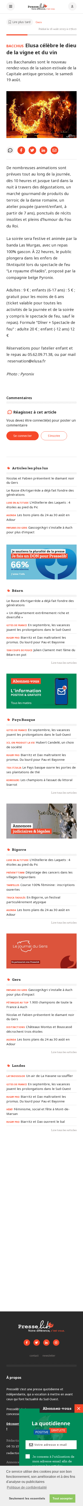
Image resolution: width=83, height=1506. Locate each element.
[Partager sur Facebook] (21, 150)
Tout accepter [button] (63, 1498)
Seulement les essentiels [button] (27, 1498)
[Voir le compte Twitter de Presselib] (36, 1342)
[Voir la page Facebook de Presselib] (27, 1342)
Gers (39, 22)
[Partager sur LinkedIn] (43, 150)
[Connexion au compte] (72, 6)
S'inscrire (54, 436)
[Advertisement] (41, 1182)
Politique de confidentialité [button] (27, 1487)
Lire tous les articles (64, 663)
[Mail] (54, 150)
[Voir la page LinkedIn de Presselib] (46, 1342)
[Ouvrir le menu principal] (10, 6)
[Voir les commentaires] (10, 150)
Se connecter (22, 436)
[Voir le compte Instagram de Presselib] (56, 1342)
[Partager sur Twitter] (32, 150)
